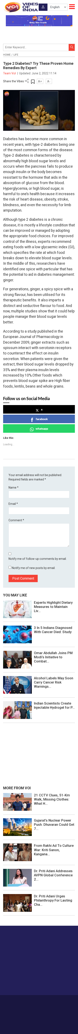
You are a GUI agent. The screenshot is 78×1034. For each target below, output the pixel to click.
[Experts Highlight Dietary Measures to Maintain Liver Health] (17, 609)
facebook (42, 419)
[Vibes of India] (20, 7)
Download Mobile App (39, 1023)
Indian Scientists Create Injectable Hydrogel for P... (54, 705)
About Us (32, 1001)
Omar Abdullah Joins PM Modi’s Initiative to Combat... (53, 657)
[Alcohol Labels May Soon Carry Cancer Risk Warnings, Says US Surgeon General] (17, 684)
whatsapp (42, 428)
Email (13, 503)
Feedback (63, 1001)
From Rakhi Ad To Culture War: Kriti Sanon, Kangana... (54, 849)
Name (14, 487)
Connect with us (24, 983)
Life (16, 54)
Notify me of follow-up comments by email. (38, 558)
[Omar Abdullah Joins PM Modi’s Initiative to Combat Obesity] (17, 659)
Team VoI (9, 73)
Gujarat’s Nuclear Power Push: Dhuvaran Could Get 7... (54, 824)
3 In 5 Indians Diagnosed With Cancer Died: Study (53, 630)
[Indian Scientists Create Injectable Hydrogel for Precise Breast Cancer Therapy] (17, 710)
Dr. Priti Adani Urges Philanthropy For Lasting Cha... (53, 900)
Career (20, 1001)
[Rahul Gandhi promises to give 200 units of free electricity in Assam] (17, 801)
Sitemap (48, 1005)
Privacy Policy (33, 1005)
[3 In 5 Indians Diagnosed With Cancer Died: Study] (17, 634)
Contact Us (47, 1001)
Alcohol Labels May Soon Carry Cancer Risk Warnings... (53, 682)
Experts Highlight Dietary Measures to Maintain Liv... (53, 606)
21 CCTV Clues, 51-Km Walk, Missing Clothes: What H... (52, 799)
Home (7, 54)
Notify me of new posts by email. (33, 568)
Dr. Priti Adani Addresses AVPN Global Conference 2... (53, 875)
